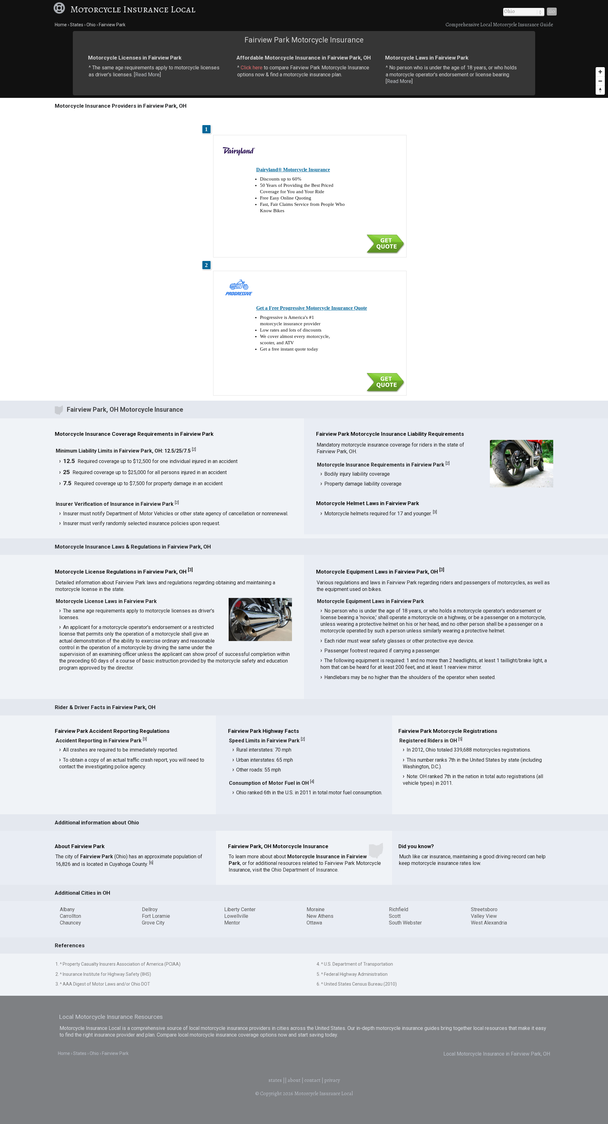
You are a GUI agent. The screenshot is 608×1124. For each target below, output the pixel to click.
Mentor (232, 923)
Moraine (316, 909)
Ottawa (314, 923)
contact (312, 1080)
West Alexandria (489, 923)
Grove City (153, 923)
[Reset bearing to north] (600, 90)
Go (551, 11)
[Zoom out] (600, 81)
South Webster (405, 923)
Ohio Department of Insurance (304, 870)
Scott (395, 916)
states (275, 1080)
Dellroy (150, 909)
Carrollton (70, 916)
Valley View (484, 916)
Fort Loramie (156, 916)
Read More (147, 75)
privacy (332, 1080)
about (294, 1080)
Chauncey (70, 923)
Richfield (398, 909)
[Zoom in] (600, 71)
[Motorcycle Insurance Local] (60, 9)
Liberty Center (240, 909)
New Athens (320, 916)
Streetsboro (484, 909)
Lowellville (236, 916)
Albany (67, 909)
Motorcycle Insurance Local (132, 9)
